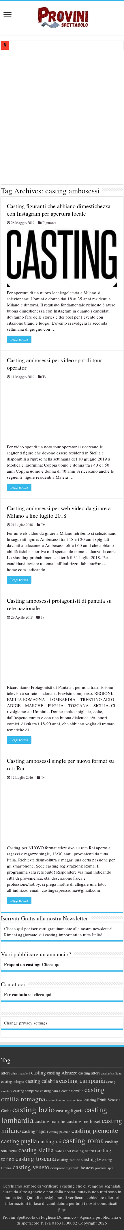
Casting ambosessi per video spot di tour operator (54, 363)
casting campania (82, 1080)
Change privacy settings (25, 1023)
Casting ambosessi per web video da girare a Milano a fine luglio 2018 (59, 511)
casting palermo (59, 1131)
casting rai (49, 1141)
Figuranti (49, 222)
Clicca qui (13, 928)
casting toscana (36, 1158)
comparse (57, 1167)
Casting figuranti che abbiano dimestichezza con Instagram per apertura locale (58, 209)
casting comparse (26, 1090)
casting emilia (72, 1090)
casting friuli (75, 1100)
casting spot (63, 1151)
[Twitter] (64, 1210)
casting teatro (83, 1150)
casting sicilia (36, 1150)
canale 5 (25, 1073)
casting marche (50, 1121)
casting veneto (31, 1167)
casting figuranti (56, 1100)
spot (110, 1168)
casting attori (89, 1073)
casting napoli (35, 1131)
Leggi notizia (19, 339)
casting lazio (33, 1109)
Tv (44, 376)
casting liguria (69, 1110)
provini (100, 1167)
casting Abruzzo (62, 1073)
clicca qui (42, 994)
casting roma (83, 1140)
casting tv (91, 1159)
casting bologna (12, 1081)
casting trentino (68, 1159)
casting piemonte (95, 1130)
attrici (14, 1073)
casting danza (50, 1090)
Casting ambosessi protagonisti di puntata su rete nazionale (59, 604)
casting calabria (41, 1080)
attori (5, 1073)
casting (38, 1072)
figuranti (73, 1167)
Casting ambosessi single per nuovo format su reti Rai (60, 764)
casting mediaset (84, 1121)
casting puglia (19, 1141)
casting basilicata (111, 1073)
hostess (87, 1167)
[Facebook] (59, 1210)
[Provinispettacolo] (62, 16)
